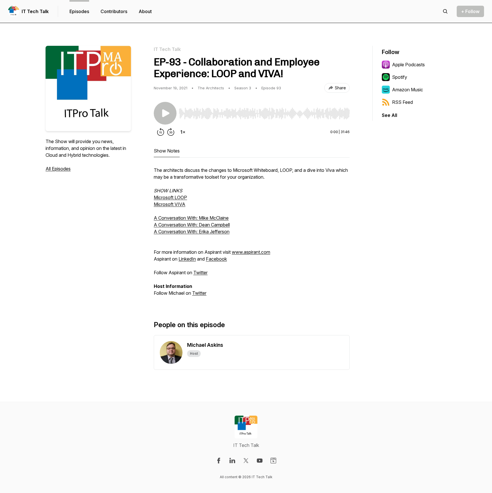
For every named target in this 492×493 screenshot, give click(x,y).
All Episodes (58, 169)
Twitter (200, 272)
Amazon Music (407, 89)
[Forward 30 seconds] (171, 132)
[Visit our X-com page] (246, 460)
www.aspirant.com (251, 252)
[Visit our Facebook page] (219, 460)
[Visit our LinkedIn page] (232, 460)
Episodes (79, 11)
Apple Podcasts (408, 64)
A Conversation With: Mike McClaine (191, 218)
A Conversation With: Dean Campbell (192, 225)
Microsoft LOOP (170, 197)
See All (389, 115)
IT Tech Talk (35, 11)
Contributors (114, 11)
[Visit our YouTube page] (260, 460)
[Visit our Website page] (273, 460)
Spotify (399, 77)
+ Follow (470, 11)
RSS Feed (402, 102)
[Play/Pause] (165, 113)
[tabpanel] (252, 234)
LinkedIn (187, 259)
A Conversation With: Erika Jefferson (191, 231)
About (145, 11)
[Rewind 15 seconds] (161, 132)
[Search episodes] (445, 11)
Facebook (216, 259)
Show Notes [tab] (167, 151)
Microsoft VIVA (169, 204)
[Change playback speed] (182, 132)
